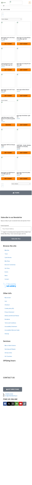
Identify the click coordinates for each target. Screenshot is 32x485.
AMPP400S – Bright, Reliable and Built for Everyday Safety (24, 146)
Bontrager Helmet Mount (23, 89)
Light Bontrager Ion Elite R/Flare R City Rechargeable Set (8, 119)
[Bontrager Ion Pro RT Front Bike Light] (8, 81)
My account (8, 297)
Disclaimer (7, 319)
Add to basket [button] (8, 43)
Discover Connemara (10, 264)
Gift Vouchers (8, 356)
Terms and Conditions (10, 323)
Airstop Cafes (8, 352)
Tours (6, 254)
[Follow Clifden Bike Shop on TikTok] (24, 404)
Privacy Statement (9, 312)
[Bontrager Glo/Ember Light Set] (24, 106)
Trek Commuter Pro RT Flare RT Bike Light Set (7, 64)
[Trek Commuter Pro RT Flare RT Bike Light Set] (8, 55)
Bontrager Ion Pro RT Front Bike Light (8, 90)
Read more (8, 124)
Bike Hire (7, 250)
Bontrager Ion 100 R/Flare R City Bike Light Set (8, 173)
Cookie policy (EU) (9, 308)
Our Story (7, 268)
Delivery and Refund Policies (12, 315)
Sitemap (7, 333)
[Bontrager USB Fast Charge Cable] (8, 136)
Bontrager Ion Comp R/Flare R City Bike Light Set (24, 38)
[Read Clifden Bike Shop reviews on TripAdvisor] (17, 404)
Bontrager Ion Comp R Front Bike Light (24, 64)
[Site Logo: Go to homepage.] (16, 3)
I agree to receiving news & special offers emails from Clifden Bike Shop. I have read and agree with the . (16, 233)
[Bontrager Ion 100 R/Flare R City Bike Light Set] (8, 164)
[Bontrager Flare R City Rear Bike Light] (24, 164)
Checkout (7, 305)
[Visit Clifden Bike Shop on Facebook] (5, 404)
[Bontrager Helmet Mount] (24, 81)
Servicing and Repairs (10, 349)
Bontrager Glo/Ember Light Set (23, 116)
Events (6, 272)
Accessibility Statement (11, 326)
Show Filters (6, 9)
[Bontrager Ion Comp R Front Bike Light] (24, 55)
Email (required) (5, 225)
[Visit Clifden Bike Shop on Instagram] (13, 404)
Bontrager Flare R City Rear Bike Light (23, 173)
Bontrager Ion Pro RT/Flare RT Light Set (8, 38)
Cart (6, 301)
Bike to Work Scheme (10, 345)
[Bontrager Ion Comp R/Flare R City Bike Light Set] (24, 29)
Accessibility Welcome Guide (12, 330)
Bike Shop (7, 261)
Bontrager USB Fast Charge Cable (8, 145)
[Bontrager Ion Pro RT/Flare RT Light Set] (8, 29)
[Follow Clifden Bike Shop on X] (9, 404)
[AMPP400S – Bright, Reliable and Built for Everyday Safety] (24, 136)
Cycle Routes (8, 257)
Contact (7, 279)
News (6, 275)
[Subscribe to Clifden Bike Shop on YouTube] (21, 404)
